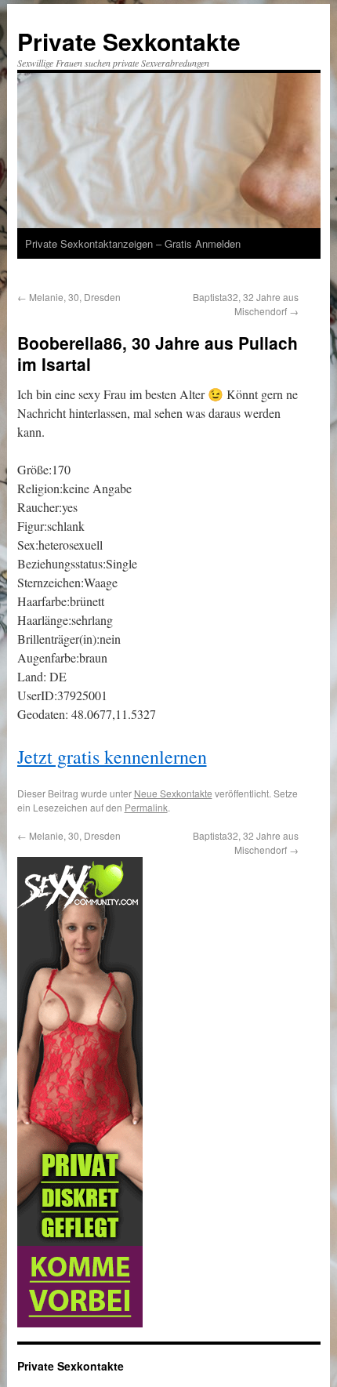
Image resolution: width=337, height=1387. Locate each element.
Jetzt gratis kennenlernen (112, 756)
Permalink (146, 807)
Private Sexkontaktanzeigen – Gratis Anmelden (133, 243)
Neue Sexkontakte (173, 793)
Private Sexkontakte (129, 41)
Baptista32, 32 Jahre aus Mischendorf (246, 304)
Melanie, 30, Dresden (69, 296)
